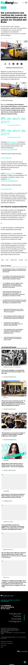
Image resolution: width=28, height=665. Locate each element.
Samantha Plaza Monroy (10, 376)
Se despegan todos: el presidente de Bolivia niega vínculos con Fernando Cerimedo (14, 270)
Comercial (3, 645)
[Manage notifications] (25, 662)
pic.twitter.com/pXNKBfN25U (9, 181)
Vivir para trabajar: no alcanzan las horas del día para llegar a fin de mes (13, 371)
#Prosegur (10, 142)
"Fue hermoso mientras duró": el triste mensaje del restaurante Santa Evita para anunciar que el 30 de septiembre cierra (13, 403)
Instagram (15, 621)
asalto (2, 260)
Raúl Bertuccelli (8, 501)
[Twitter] (9, 64)
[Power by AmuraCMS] (22, 651)
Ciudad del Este (14, 260)
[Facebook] (13, 64)
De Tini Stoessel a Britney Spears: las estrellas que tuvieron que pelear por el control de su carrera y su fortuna (14, 317)
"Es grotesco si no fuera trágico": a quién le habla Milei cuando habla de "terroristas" (13, 434)
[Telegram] (21, 64)
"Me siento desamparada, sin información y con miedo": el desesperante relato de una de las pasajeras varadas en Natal (14, 294)
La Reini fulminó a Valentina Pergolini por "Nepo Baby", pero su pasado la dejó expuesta (13, 324)
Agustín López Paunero (10, 409)
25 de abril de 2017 (13, 120)
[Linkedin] (17, 64)
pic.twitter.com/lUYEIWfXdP (9, 149)
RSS (2, 647)
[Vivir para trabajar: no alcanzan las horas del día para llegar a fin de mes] (14, 358)
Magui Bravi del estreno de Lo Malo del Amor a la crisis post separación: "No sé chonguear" (14, 310)
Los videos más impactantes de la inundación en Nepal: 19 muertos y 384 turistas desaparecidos (14, 277)
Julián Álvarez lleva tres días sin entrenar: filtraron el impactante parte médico (13, 338)
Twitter (17, 616)
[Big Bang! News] (9, 2)
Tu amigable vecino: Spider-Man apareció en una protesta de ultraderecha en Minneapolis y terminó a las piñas (13, 285)
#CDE (13, 173)
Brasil (7, 260)
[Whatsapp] (5, 64)
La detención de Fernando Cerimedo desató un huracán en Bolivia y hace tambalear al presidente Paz (14, 301)
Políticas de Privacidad (6, 641)
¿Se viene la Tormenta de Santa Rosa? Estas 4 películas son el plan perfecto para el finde (13, 495)
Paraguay (21, 260)
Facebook (15, 613)
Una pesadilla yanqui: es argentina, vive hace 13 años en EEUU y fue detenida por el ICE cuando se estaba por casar (13, 331)
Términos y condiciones (7, 643)
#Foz (15, 142)
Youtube (16, 618)
